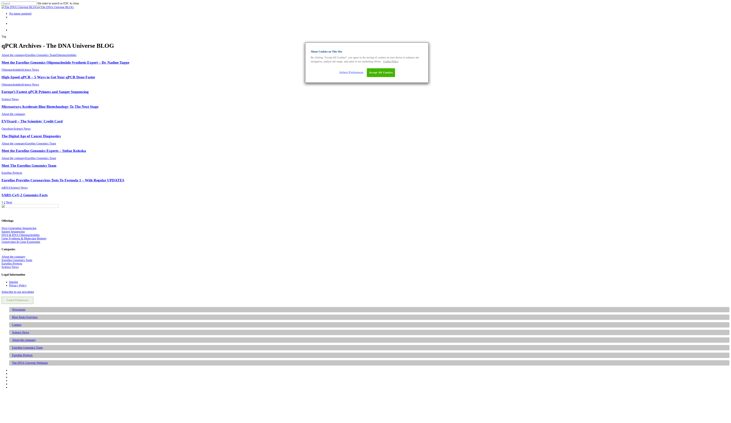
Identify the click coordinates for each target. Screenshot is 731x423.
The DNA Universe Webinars (30, 362)
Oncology (8, 128)
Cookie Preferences (17, 300)
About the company (13, 55)
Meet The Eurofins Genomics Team (29, 166)
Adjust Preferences (351, 72)
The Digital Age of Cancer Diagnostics (31, 136)
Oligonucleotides (66, 55)
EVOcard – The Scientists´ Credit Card (32, 121)
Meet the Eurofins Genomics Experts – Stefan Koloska (44, 151)
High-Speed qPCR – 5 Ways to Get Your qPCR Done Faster (48, 77)
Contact (16, 324)
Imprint (13, 282)
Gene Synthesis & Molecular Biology (24, 238)
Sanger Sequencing (13, 231)
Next (9, 202)
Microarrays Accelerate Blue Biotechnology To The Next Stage (50, 107)
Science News (30, 69)
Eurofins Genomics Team (40, 55)
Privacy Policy (18, 285)
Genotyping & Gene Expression (21, 241)
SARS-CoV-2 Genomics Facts (25, 195)
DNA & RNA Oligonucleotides (21, 235)
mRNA (6, 187)
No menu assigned (20, 13)
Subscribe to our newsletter (18, 291)
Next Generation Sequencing (19, 228)
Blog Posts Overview (25, 317)
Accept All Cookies (381, 72)
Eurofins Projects (12, 172)
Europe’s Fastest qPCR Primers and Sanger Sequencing (45, 92)
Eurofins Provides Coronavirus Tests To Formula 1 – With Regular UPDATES (63, 180)
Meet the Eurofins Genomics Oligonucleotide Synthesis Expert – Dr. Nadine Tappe (65, 62)
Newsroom (18, 309)
